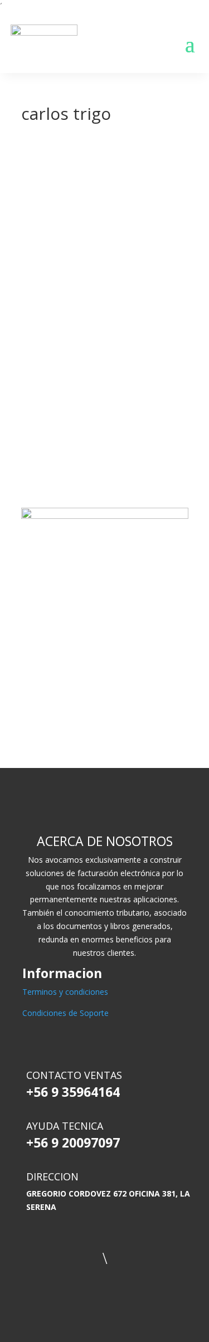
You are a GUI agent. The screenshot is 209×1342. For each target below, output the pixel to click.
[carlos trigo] (91, 147)
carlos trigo (165, 282)
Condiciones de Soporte (65, 1013)
